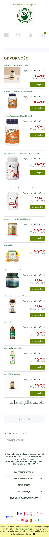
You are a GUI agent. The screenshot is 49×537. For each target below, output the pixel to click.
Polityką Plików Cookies (21, 529)
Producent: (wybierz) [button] (14, 440)
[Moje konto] (30, 35)
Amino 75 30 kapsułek (12, 374)
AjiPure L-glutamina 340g (13, 270)
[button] (6, 35)
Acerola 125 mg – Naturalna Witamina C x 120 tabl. (22, 153)
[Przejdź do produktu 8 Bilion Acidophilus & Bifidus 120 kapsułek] (12, 101)
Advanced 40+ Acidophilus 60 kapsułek (17, 219)
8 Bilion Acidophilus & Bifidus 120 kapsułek (19, 91)
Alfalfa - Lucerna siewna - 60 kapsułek (17, 296)
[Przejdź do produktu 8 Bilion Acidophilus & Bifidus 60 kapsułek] (12, 132)
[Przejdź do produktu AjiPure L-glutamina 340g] (12, 280)
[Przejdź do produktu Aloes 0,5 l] (12, 332)
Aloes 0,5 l (8, 322)
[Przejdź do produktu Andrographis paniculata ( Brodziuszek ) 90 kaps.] (12, 75)
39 (41, 401)
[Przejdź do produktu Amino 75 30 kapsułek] (12, 384)
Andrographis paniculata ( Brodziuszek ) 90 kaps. (21, 65)
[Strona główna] (24, 17)
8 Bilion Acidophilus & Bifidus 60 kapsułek (18, 116)
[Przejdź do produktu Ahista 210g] (12, 255)
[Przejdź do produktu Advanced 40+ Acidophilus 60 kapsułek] (12, 229)
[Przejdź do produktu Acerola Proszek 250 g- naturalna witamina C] (12, 201)
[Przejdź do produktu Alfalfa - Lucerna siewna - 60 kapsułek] (12, 306)
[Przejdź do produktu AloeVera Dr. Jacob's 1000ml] (12, 358)
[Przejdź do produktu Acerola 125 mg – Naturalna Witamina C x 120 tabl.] (12, 168)
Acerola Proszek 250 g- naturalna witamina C (20, 188)
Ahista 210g (8, 245)
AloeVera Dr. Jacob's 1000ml (14, 348)
